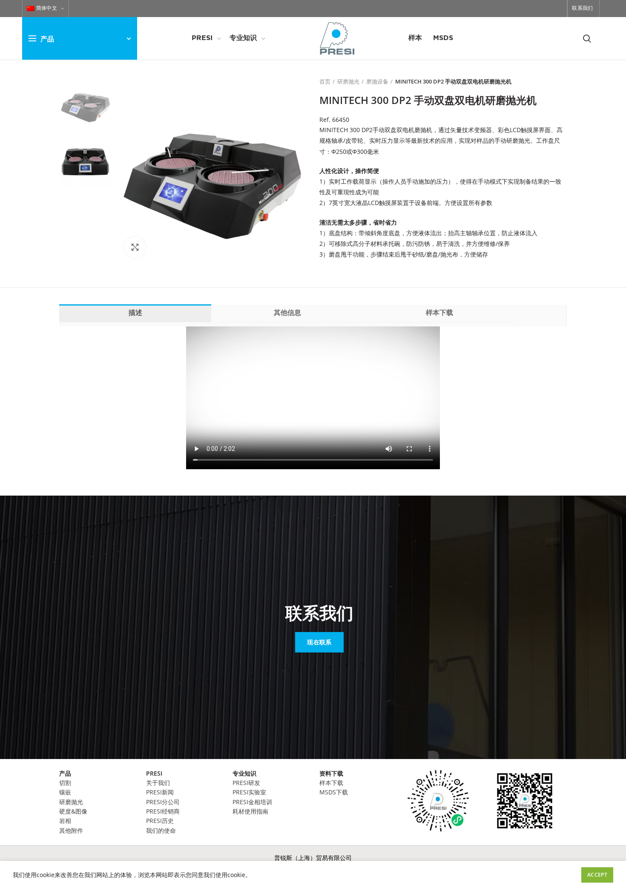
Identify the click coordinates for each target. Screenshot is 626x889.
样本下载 (439, 313)
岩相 (65, 821)
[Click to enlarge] (135, 247)
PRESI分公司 (163, 802)
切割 (65, 783)
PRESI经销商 (163, 811)
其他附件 (71, 830)
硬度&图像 (73, 811)
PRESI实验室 (249, 792)
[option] (85, 103)
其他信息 (287, 313)
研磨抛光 (348, 81)
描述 (135, 313)
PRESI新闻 (160, 792)
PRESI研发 (246, 783)
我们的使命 (161, 830)
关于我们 (158, 783)
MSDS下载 (333, 792)
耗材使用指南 (250, 811)
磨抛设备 (377, 81)
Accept (597, 874)
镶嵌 (65, 792)
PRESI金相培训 (252, 802)
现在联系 (319, 642)
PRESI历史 (160, 821)
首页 (324, 81)
